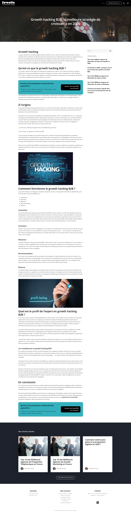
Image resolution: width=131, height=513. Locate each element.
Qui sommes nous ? (33, 495)
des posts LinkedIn (59, 333)
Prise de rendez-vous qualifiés (65, 493)
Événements (65, 501)
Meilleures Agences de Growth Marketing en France (41, 128)
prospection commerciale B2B (35, 131)
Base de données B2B (65, 502)
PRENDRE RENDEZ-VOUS (114, 3)
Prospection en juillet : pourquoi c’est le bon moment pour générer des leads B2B (99, 70)
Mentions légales (73, 510)
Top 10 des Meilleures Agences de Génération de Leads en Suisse (97, 77)
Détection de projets (65, 495)
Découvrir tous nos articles (65, 477)
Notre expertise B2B (33, 493)
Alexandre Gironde (65, 28)
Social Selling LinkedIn (65, 499)
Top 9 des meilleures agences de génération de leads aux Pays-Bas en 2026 (98, 61)
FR (102, 3)
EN (104, 3)
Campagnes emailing (65, 497)
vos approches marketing (25, 141)
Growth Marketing (65, 14)
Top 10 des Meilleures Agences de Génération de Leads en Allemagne (98, 83)
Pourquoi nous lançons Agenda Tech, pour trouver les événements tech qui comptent (99, 90)
